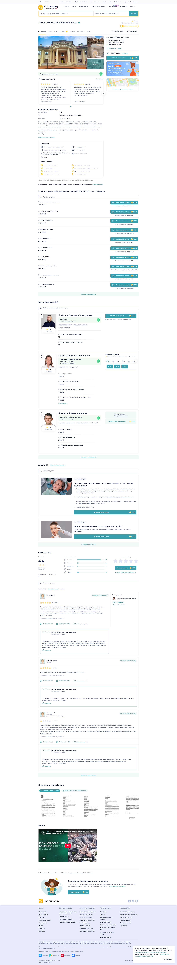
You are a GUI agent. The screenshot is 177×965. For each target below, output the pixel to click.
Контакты (42, 931)
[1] (41, 84)
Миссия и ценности (45, 920)
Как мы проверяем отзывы (124, 572)
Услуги (74, 6)
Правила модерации (86, 928)
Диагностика (83, 6)
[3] (46, 84)
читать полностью (46, 615)
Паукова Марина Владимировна (126, 598)
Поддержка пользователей (67, 922)
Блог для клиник (84, 923)
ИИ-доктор (113, 6)
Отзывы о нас (43, 923)
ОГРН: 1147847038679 (45, 962)
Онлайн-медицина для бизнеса (107, 933)
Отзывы (72, 31)
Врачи (67, 6)
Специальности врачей (127, 911)
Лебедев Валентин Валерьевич (75, 315)
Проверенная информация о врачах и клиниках (67, 913)
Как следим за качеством (108, 925)
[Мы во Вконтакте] (133, 901)
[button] (66, 13)
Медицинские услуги (126, 917)
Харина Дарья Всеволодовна (74, 355)
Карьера (41, 917)
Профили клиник (125, 923)
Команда (102, 914)
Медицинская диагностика (128, 914)
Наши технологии (105, 922)
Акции (132, 6)
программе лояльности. (117, 886)
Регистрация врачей (85, 917)
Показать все (62, 403)
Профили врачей (125, 920)
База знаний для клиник (87, 931)
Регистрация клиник (86, 914)
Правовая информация (131, 960)
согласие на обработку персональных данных (151, 952)
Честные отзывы (64, 916)
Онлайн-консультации (98, 6)
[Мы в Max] (136, 901)
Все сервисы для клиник (87, 920)
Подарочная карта (106, 937)
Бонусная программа (65, 919)
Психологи (123, 6)
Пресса (41, 925)
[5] (50, 84)
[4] (48, 84)
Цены (50, 31)
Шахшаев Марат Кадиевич (72, 413)
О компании (42, 911)
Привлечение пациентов (87, 911)
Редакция (42, 928)
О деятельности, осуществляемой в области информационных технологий (61, 951)
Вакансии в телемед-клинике (106, 918)
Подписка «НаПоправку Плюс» (107, 928)
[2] (44, 84)
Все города (123, 925)
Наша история (43, 914)
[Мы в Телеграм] (129, 901)
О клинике (103, 911)
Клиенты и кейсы (84, 925)
